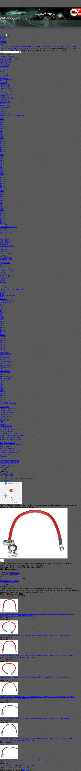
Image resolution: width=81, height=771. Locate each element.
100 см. (2, 327)
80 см (2, 138)
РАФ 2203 (3, 92)
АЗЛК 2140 (4, 69)
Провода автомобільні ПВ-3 (10, 412)
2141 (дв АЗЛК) (5, 248)
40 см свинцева (5, 365)
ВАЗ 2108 (3, 236)
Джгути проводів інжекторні (10, 439)
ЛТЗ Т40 (3, 287)
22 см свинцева (5, 354)
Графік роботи (5, 481)
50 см (2, 130)
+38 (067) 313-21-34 (7, 475)
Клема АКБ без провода (8, 403)
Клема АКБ (4, 225)
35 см (2, 124)
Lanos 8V (3, 109)
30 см (2, 122)
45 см (2, 128)
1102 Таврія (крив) (6, 81)
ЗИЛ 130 (3, 274)
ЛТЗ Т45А (3, 284)
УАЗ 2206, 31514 (6, 90)
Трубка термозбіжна (7, 448)
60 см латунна (5, 374)
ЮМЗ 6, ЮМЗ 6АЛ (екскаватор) (11, 289)
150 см (2, 151)
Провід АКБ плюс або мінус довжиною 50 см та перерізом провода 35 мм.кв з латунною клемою (35, 677)
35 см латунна (5, 363)
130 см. (2, 331)
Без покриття (4, 407)
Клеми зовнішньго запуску (9, 433)
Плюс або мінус (5, 302)
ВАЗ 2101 (3, 230)
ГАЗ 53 (2, 280)
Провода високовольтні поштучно (12, 115)
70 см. (2, 320)
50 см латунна (5, 371)
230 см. (2, 338)
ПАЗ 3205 (3, 272)
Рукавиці (3, 456)
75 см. (2, 321)
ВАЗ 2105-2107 (5, 232)
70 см (2, 136)
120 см (2, 145)
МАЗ (2, 265)
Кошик (2, 35)
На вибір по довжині (7, 301)
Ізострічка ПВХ (5, 454)
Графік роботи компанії (8, 583)
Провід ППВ (4, 418)
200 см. (2, 337)
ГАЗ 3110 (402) (5, 85)
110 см (2, 143)
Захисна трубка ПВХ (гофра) (10, 450)
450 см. (2, 350)
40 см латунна (5, 367)
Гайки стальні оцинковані (9, 462)
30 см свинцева (5, 357)
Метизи (2, 458)
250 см (2, 399)
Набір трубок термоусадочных (11, 429)
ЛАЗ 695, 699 (5, 102)
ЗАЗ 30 (2, 77)
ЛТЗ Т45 (3, 285)
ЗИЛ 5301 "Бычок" (7, 276)
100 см (2, 141)
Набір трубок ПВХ (7, 427)
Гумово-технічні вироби (8, 441)
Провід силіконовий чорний (10, 153)
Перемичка (4, 352)
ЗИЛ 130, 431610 (6, 94)
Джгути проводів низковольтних (12, 435)
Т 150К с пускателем (7, 295)
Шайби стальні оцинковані (9, 465)
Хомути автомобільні (7, 443)
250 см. (2, 340)
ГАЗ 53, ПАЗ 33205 (7, 98)
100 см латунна (5, 378)
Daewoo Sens (4, 113)
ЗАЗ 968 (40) (4, 75)
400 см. (2, 348)
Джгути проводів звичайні (9, 437)
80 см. (2, 323)
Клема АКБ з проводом (8, 227)
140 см (2, 149)
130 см (2, 147)
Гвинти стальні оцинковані (10, 463)
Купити (2, 573)
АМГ (2, 422)
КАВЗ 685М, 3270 (6, 104)
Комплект (3, 229)
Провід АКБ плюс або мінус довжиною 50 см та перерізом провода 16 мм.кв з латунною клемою (35, 760)
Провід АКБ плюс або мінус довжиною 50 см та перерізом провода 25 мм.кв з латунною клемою (35, 718)
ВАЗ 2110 (3, 238)
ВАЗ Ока (3, 68)
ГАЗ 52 (2, 96)
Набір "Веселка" (6, 426)
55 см (2, 132)
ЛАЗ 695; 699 (5, 268)
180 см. (2, 335)
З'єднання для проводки (8, 452)
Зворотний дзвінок (13, 573)
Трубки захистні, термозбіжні (10, 445)
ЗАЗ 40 (2, 255)
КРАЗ (2, 266)
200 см (2, 397)
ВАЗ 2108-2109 (5, 62)
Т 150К (2, 293)
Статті (2, 44)
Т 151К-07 (3, 299)
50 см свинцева (5, 369)
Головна (3, 37)
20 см (2, 119)
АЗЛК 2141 (4, 71)
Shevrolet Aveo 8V (6, 105)
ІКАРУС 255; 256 (6, 270)
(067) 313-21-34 (8, 28)
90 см (2, 140)
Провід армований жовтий (9, 189)
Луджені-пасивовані (7, 409)
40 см (2, 126)
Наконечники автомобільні (10, 405)
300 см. (2, 344)
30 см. (2, 306)
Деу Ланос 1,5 (5, 263)
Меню (10, 35)
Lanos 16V (3, 111)
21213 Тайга (4, 66)
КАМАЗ (3, 282)
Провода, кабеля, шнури (9, 410)
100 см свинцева (6, 376)
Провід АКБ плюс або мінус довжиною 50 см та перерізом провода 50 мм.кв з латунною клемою (35, 635)
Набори (2, 424)
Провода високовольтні (8, 56)
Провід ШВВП (5, 416)
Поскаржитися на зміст (27, 765)
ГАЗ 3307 (3, 100)
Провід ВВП (4, 420)
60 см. (2, 316)
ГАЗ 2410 (3, 83)
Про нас (3, 41)
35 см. (2, 308)
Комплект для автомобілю (9, 58)
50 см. (2, 312)
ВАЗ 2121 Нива (5, 64)
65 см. (2, 318)
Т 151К (2, 297)
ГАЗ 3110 (3, 251)
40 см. (2, 310)
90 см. (2, 325)
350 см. (2, 346)
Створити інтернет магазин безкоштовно (15, 767)
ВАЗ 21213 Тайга (6, 242)
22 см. (2, 304)
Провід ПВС (4, 414)
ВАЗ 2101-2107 (5, 60)
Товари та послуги (6, 39)
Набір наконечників (7, 431)
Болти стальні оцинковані (9, 460)
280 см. (2, 342)
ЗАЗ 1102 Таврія (6, 79)
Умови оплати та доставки (9, 581)
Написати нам (5, 477)
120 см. (2, 329)
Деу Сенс (3, 261)
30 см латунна (5, 359)
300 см (2, 401)
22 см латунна (5, 356)
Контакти (3, 43)
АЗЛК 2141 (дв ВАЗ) (7, 246)
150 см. (2, 333)
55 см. (2, 314)
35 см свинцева (5, 361)
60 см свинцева (5, 373)
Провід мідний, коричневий (10, 117)
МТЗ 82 (2, 291)
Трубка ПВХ (4, 446)
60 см (2, 134)
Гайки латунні (5, 467)
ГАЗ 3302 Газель (6, 88)
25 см (2, 121)
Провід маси (4, 380)
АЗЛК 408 (3, 73)
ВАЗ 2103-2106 (5, 234)
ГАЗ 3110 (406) (5, 86)
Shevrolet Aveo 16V (7, 107)
